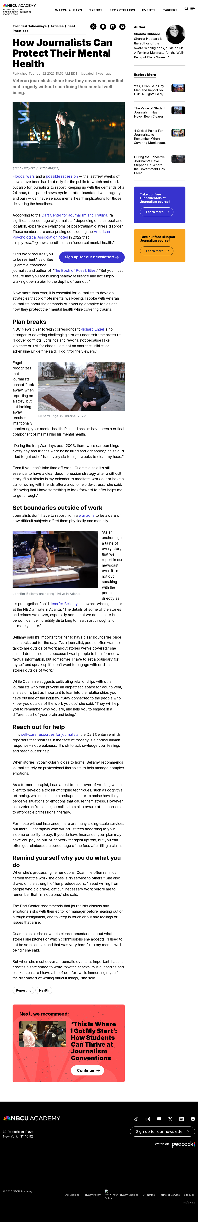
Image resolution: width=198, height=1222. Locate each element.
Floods (18, 176)
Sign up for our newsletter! (90, 257)
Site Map (189, 1194)
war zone (87, 515)
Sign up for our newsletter (160, 1131)
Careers (170, 10)
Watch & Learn (68, 10)
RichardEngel (92, 329)
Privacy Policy (92, 1194)
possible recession (62, 176)
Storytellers (122, 10)
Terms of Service (169, 1194)
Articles (57, 26)
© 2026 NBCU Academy (17, 1191)
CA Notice (149, 1194)
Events (148, 10)
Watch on (163, 1144)
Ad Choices (72, 1194)
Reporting (23, 990)
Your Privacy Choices (125, 1194)
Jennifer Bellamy (64, 604)
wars (30, 176)
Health (44, 990)
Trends (95, 10)
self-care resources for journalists (50, 734)
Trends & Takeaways (30, 26)
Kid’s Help (189, 1202)
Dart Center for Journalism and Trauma (74, 215)
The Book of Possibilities (75, 270)
